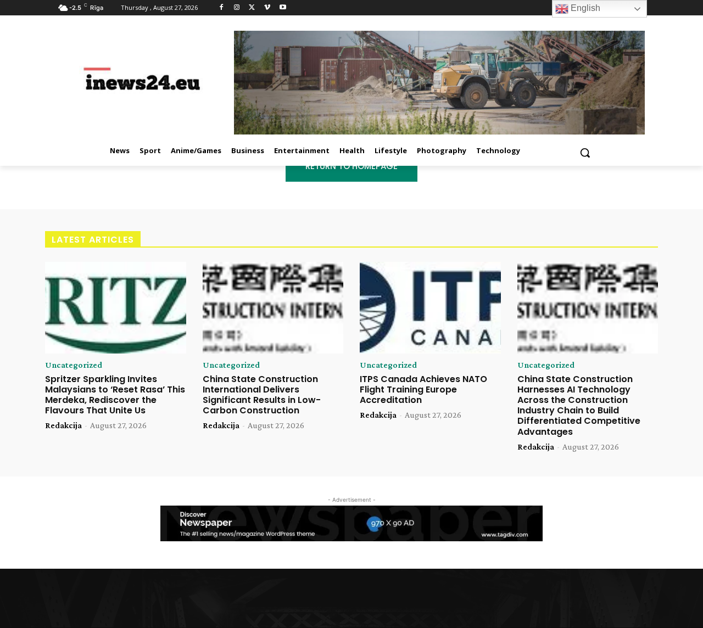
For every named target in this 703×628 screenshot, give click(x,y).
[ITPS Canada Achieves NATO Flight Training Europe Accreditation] (430, 308)
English (584, 8)
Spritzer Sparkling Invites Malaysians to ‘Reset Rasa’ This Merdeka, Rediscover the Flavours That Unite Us (115, 395)
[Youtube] (282, 8)
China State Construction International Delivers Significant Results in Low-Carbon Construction (262, 395)
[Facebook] (221, 8)
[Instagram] (237, 8)
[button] (585, 152)
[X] (252, 8)
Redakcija (63, 425)
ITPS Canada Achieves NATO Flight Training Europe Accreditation (423, 389)
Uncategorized (73, 365)
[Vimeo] (267, 8)
